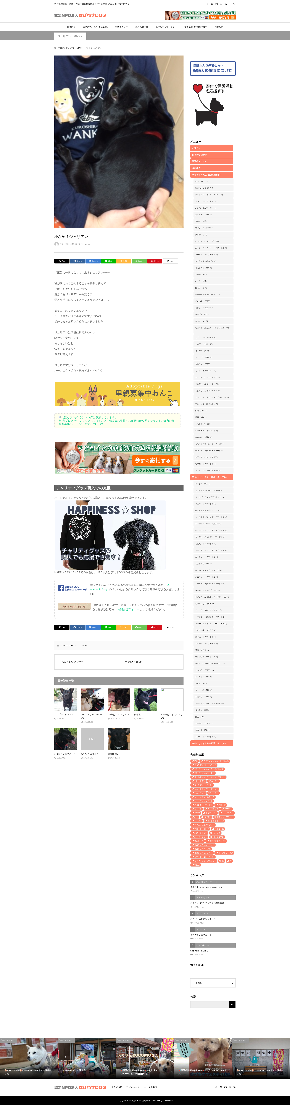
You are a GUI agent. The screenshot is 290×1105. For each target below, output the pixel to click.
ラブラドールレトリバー (204, 857)
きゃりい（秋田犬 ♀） (204, 710)
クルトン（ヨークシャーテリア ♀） (210, 663)
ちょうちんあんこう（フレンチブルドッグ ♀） (212, 329)
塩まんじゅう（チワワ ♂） (206, 188)
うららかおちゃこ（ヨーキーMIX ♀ (209, 444)
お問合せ (219, 27)
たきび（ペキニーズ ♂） (205, 344)
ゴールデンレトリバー (203, 785)
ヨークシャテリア (225, 853)
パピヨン (207, 817)
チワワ (197, 813)
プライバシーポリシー (135, 1087)
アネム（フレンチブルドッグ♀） (208, 470)
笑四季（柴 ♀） (201, 235)
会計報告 (196, 168)
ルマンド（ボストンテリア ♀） (208, 377)
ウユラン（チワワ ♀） (204, 364)
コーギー (214, 781)
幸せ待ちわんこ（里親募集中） (207, 174)
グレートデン (199, 781)
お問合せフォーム (128, 609)
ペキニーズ (219, 829)
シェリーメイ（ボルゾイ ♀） (207, 431)
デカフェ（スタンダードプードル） (209, 451)
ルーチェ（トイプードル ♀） (207, 557)
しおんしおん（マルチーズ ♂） (208, 391)
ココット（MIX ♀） (203, 730)
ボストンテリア (200, 833)
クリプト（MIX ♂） (203, 314)
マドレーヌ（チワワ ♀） (205, 228)
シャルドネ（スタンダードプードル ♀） (211, 517)
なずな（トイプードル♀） (206, 464)
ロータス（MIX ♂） (203, 484)
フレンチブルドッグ (216, 821)
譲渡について (121, 27)
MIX (87, 646)
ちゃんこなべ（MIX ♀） (205, 604)
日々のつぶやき (199, 155)
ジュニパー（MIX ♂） (204, 357)
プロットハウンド (201, 829)
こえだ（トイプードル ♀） (206, 544)
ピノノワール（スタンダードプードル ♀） (212, 597)
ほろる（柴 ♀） (201, 288)
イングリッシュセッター (204, 773)
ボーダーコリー (200, 837)
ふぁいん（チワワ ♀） (205, 670)
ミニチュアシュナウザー (204, 845)
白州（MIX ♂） (201, 411)
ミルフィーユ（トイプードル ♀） (208, 384)
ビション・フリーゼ (225, 817)
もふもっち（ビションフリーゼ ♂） (209, 490)
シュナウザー (199, 793)
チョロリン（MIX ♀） (204, 697)
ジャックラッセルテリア (204, 797)
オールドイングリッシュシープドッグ (209, 777)
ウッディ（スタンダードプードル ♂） (210, 537)
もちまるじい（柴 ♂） (204, 424)
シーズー (214, 793)
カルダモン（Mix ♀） (204, 215)
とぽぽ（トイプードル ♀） (206, 337)
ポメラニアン (218, 837)
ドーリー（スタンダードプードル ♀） (210, 584)
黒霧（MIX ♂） (201, 417)
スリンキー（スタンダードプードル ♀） (211, 550)
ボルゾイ (216, 833)
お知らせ (196, 148)
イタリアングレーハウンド (205, 765)
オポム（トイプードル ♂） (206, 637)
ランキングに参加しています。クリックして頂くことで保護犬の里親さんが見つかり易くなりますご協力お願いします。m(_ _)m (126, 420)
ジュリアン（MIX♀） (70, 36)
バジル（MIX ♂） (202, 274)
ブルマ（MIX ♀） (202, 221)
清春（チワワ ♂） (202, 650)
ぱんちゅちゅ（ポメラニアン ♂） (208, 510)
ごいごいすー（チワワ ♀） (206, 630)
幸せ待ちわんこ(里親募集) (95, 27)
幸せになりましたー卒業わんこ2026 (209, 477)
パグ (196, 817)
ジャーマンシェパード (203, 801)
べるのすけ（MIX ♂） (204, 437)
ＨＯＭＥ (71, 27)
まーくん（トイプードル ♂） (207, 254)
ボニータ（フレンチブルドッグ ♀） (209, 610)
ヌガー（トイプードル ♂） (206, 201)
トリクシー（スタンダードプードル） (210, 617)
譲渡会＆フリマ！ (200, 161)
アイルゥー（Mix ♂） (204, 677)
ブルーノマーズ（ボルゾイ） (207, 404)
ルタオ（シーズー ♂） (204, 321)
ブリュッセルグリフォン (204, 825)
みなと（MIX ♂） (202, 683)
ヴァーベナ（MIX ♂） (204, 690)
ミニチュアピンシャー (203, 853)
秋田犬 (197, 865)
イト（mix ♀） (202, 181)
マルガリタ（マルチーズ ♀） (207, 657)
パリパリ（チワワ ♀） (204, 723)
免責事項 (152, 1087)
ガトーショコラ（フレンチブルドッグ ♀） (212, 397)
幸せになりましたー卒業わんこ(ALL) (209, 743)
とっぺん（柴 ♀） (202, 351)
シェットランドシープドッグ (206, 789)
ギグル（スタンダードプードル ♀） (209, 570)
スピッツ (222, 805)
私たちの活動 (141, 27)
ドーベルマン (227, 813)
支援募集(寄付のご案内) (195, 27)
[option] (29, 1058)
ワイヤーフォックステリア (205, 861)
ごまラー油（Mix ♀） (204, 564)
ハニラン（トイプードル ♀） (207, 577)
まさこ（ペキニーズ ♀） (205, 308)
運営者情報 (116, 1087)
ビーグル (198, 821)
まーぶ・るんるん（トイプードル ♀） (210, 703)
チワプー (228, 809)
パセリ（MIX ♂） (202, 281)
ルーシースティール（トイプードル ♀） (211, 248)
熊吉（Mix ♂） (201, 717)
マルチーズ (198, 841)
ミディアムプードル (217, 841)
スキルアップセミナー (166, 27)
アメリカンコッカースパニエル (216, 761)
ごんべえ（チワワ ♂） (204, 301)
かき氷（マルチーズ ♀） (206, 208)
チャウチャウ (213, 809)
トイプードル (211, 813)
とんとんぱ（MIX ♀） (204, 268)
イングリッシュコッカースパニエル (208, 769)
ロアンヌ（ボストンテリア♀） (207, 457)
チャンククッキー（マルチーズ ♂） (209, 524)
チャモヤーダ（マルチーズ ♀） (208, 294)
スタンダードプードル (203, 805)
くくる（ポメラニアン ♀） (206, 371)
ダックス (198, 809)
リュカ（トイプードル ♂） (206, 504)
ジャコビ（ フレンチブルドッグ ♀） (210, 497)
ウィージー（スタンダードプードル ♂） (211, 530)
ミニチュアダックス (202, 849)
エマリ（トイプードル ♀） (206, 737)
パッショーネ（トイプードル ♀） (208, 241)
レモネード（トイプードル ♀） (208, 590)
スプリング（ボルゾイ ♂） (206, 261)
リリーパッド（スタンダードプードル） (211, 624)
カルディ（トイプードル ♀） (207, 643)
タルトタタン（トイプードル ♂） (209, 195)
